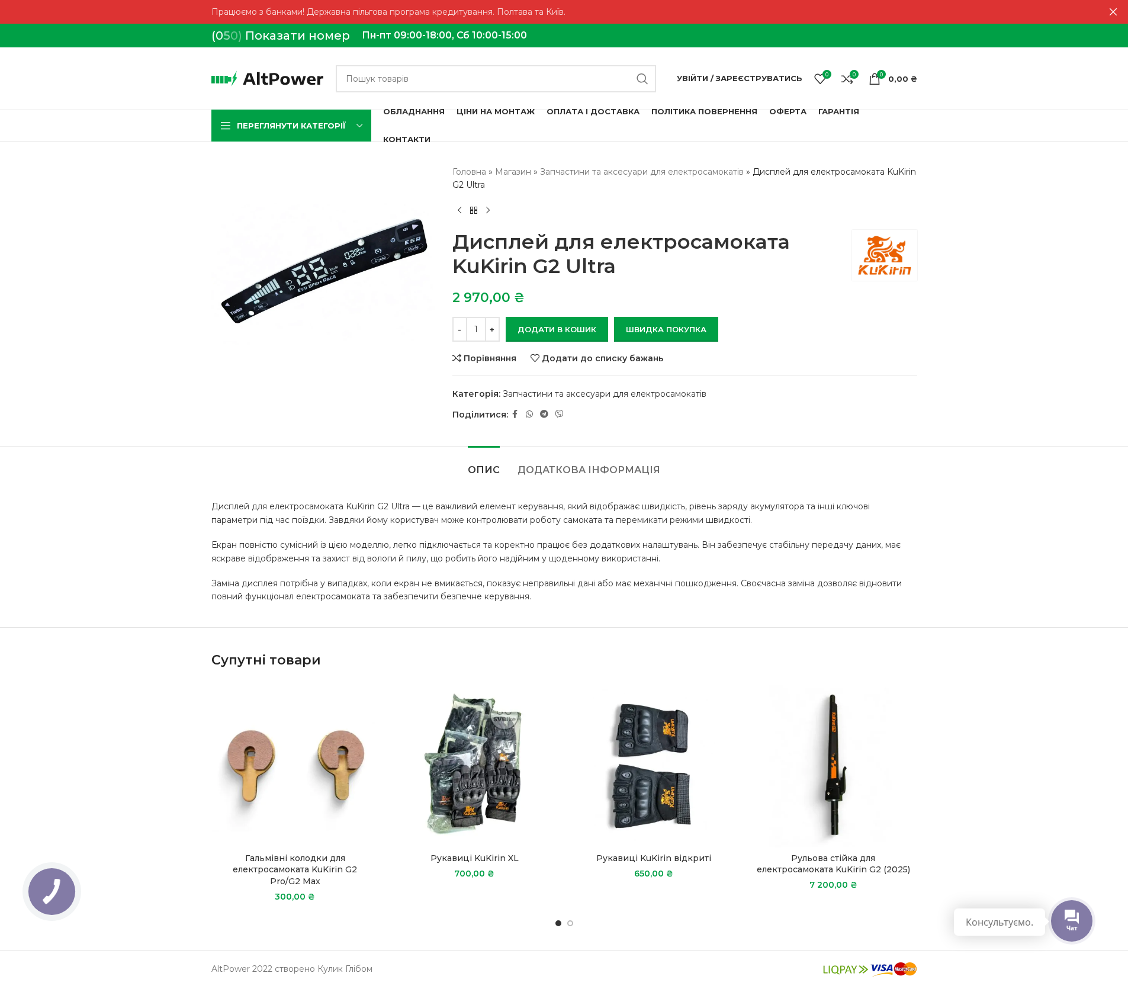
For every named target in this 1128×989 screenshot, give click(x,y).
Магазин (513, 171)
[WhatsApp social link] (529, 414)
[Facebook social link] (515, 414)
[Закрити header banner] (1113, 12)
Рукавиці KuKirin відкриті (653, 858)
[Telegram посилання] (544, 414)
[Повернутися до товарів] (474, 211)
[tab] (484, 464)
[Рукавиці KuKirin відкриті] (654, 764)
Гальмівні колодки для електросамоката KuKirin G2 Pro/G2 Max (295, 870)
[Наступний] (488, 211)
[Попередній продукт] (459, 211)
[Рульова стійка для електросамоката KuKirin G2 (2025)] (833, 764)
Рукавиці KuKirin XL (474, 858)
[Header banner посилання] (564, 12)
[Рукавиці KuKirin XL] (474, 764)
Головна (469, 171)
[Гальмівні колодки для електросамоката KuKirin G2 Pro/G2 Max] (295, 764)
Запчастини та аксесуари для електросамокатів (642, 171)
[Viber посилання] (559, 414)
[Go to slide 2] (570, 923)
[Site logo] (267, 77)
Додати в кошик (557, 329)
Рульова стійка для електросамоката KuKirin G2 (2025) (833, 864)
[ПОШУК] (642, 78)
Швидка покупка (666, 329)
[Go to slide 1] (558, 923)
